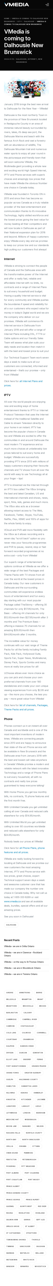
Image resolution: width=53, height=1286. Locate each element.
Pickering (11, 1166)
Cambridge (11, 1019)
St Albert (30, 1226)
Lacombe (41, 1099)
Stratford (31, 1233)
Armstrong (24, 992)
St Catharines (13, 1233)
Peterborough (29, 1159)
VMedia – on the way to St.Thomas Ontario (24, 962)
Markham (40, 1113)
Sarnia (27, 1220)
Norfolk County (34, 1133)
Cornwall (41, 1033)
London (26, 1113)
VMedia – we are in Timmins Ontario (20, 974)
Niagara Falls (13, 1133)
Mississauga (30, 1119)
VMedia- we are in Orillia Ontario (19, 946)
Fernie (40, 1059)
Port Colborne (32, 1173)
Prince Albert (13, 1186)
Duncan (23, 1053)
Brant (40, 999)
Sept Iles (40, 1220)
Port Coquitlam (14, 1179)
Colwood (26, 1033)
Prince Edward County (17, 1193)
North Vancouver (31, 1139)
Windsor (10, 1266)
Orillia (9, 1146)
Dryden (9, 1053)
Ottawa (36, 1146)
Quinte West (26, 1206)
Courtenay (11, 1039)
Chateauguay (27, 1026)
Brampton (27, 999)
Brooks (42, 1006)
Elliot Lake (11, 1059)
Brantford (11, 1006)
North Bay (11, 1139)
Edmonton (38, 1053)
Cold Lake (11, 1033)
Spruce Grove (12, 1226)
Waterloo (25, 1253)
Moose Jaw (11, 1126)
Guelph (9, 1079)
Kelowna (10, 1093)
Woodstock (40, 1266)
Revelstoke (24, 1213)
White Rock (28, 1260)
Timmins (10, 1246)
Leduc (38, 1106)
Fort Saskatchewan (16, 1066)
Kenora (24, 1093)
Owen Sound (12, 1153)
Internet (32, 59)
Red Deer (42, 1206)
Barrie (39, 992)
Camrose (10, 1026)
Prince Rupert (33, 1199)
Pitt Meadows (28, 1166)
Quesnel (10, 1206)
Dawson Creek (27, 1046)
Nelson (40, 1126)
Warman (10, 1253)
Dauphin (10, 1046)
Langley (26, 1106)
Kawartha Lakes (29, 1086)
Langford (11, 1106)
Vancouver (25, 1246)
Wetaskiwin (11, 1260)
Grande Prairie (39, 1066)
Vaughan (40, 1246)
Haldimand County (28, 1079)
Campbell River (29, 1019)
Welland (39, 1253)
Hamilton (11, 1086)
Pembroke (28, 1153)
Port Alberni (12, 1173)
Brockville (28, 1006)
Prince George (13, 1199)
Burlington (12, 1013)
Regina (9, 1213)
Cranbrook (28, 1039)
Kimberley (38, 1093)
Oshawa (22, 1146)
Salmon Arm (12, 1220)
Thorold (36, 1240)
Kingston (10, 1099)
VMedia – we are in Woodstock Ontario (22, 968)
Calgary (28, 1013)
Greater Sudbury (33, 1073)
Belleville (11, 999)
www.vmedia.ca (12, 901)
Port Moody (34, 1179)
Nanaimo (26, 1126)
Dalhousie (21, 59)
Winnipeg (24, 1266)
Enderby (27, 1059)
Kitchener (26, 1099)
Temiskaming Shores (16, 1240)
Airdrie (9, 992)
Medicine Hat (12, 1119)
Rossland (40, 1213)
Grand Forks (12, 1073)
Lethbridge (11, 1113)
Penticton (11, 1159)
